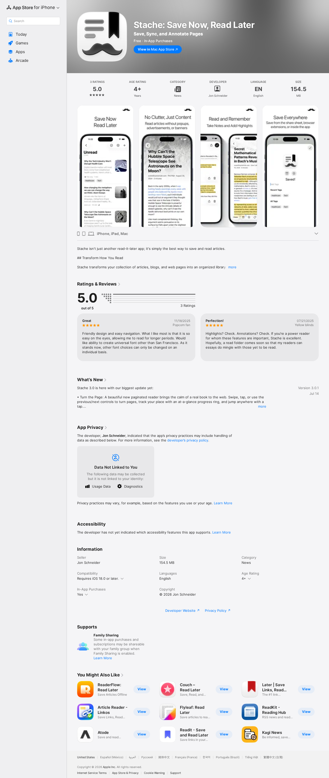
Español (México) (111, 757)
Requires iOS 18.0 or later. (98, 578)
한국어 (207, 757)
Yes (80, 594)
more (232, 267)
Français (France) (186, 757)
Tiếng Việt (251, 757)
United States (86, 757)
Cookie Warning (154, 773)
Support (175, 773)
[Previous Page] (72, 166)
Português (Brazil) (228, 757)
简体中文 (164, 757)
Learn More (223, 503)
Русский (147, 757)
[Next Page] (323, 166)
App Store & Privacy (125, 773)
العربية (132, 757)
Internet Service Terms (92, 773)
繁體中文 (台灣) (273, 757)
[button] (33, 34)
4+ (244, 578)
